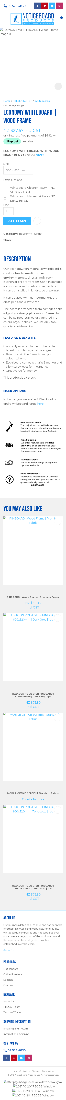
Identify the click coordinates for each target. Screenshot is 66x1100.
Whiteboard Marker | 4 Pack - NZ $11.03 (32, 198)
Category (10, 233)
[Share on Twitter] (19, 240)
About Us (8, 950)
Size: (6, 163)
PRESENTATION (22, 101)
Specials (8, 979)
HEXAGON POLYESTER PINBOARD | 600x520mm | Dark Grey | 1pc (33, 695)
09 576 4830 (17, 6)
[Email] (24, 240)
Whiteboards (42, 101)
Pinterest (44, 6)
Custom (8, 985)
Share (7, 240)
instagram (28, 1058)
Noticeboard (10, 968)
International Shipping (16, 1034)
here (40, 403)
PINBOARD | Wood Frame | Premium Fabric (33, 597)
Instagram (59, 6)
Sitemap (36, 1071)
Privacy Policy (11, 1006)
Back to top (47, 1071)
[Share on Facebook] (14, 240)
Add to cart (17, 220)
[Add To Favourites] (37, 220)
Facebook (6, 1058)
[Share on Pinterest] (30, 240)
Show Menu (5, 18)
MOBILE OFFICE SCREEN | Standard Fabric (33, 793)
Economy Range (14, 105)
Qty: (6, 205)
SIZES (40, 155)
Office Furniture (12, 974)
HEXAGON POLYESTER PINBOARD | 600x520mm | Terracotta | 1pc (33, 887)
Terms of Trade (12, 1012)
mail (52, 6)
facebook (37, 6)
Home (6, 101)
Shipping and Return (15, 1028)
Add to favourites (57, 521)
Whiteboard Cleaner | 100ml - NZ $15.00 (32, 190)
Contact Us (24, 1071)
